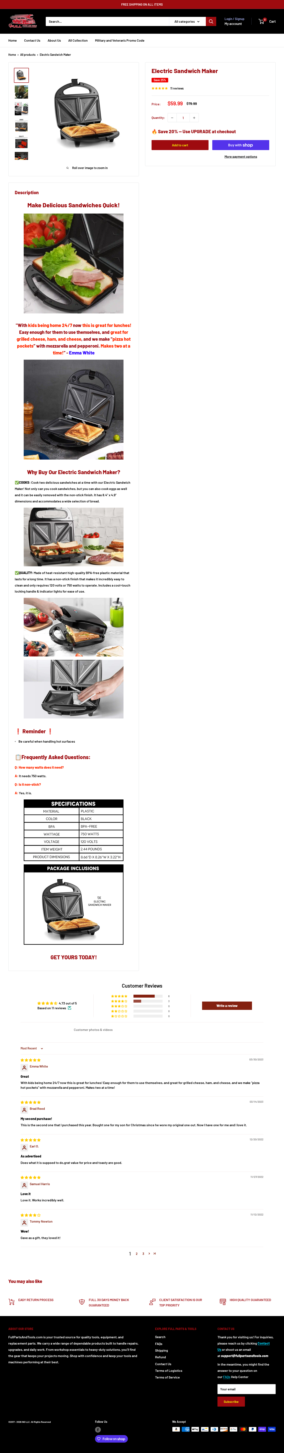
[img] (31, 1060)
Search (160, 1337)
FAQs (158, 1344)
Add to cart (180, 145)
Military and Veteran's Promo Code (119, 40)
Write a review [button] (227, 1006)
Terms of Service (167, 1377)
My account (233, 23)
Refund (160, 1357)
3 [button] (143, 1253)
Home (12, 40)
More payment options (241, 157)
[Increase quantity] (194, 117)
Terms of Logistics (168, 1370)
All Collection (78, 40)
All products (28, 54)
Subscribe (231, 1401)
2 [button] (137, 1253)
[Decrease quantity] (172, 117)
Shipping (161, 1350)
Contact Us (32, 40)
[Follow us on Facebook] (98, 1430)
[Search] (211, 21)
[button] (119, 996)
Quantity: (158, 118)
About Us (54, 40)
